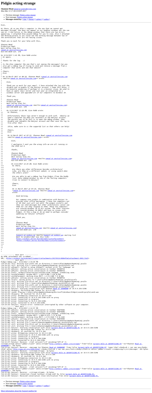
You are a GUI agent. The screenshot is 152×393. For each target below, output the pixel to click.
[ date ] (24, 19)
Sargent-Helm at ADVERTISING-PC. (80, 374)
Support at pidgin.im (25, 235)
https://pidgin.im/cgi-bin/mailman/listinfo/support (40, 239)
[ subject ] (39, 19)
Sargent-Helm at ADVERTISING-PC (65, 328)
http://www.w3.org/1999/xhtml (26, 349)
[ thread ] (31, 19)
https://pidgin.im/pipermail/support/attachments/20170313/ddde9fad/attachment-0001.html (47, 258)
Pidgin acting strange (28, 15)
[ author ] (46, 19)
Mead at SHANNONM (60, 288)
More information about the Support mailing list (19, 391)
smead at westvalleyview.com (25, 9)
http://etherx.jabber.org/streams (64, 344)
